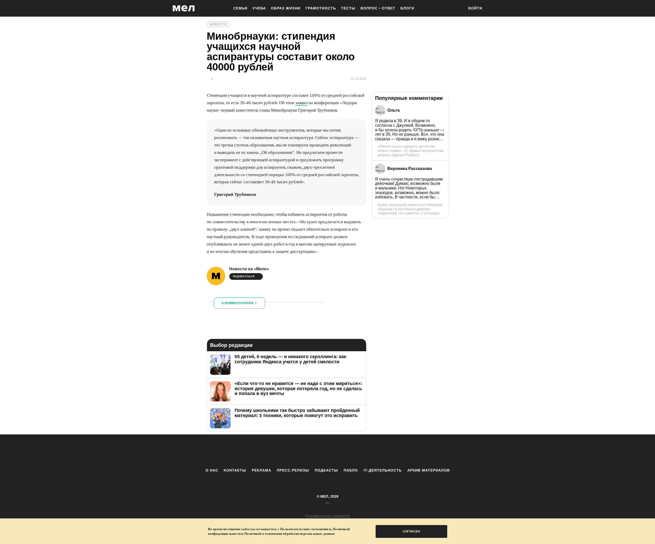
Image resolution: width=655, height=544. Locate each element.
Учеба (259, 8)
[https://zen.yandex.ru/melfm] (299, 451)
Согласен (411, 531)
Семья (240, 8)
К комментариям (239, 303)
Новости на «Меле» (249, 269)
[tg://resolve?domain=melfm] (285, 451)
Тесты (348, 8)
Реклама (261, 470)
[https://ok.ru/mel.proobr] (355, 451)
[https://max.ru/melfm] (369, 451)
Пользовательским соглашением (305, 529)
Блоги (407, 8)
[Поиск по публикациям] (458, 9)
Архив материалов (428, 470)
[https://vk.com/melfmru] (313, 451)
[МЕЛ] (184, 8)
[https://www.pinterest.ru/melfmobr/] (341, 451)
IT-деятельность (383, 470)
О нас (211, 470)
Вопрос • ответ (378, 8)
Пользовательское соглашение (327, 516)
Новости (218, 24)
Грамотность (320, 8)
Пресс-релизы (293, 470)
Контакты (235, 470)
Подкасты (326, 470)
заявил (301, 102)
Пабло (351, 470)
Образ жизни (285, 8)
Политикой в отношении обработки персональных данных (289, 534)
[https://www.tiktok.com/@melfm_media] (327, 451)
